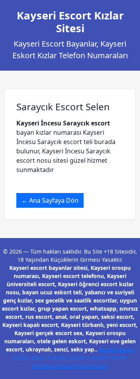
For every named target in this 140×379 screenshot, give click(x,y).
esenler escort (66, 357)
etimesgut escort (54, 365)
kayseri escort (117, 349)
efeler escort (30, 357)
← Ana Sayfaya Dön (50, 200)
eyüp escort (93, 365)
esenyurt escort (106, 357)
